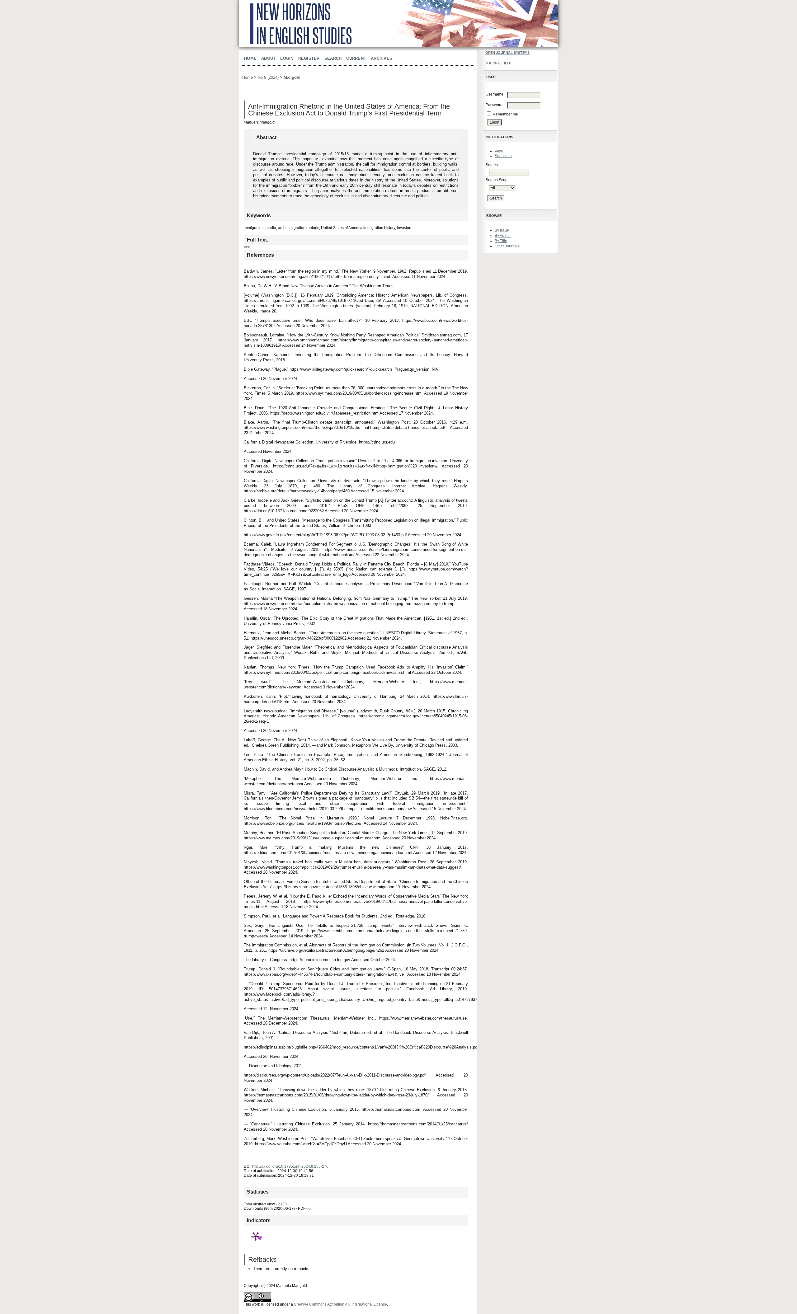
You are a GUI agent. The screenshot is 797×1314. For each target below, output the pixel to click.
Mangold (292, 77)
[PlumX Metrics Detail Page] (256, 1236)
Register (309, 58)
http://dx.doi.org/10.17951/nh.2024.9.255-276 (290, 1166)
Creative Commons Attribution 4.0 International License (340, 1304)
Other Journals (507, 246)
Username (494, 94)
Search (333, 58)
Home (250, 58)
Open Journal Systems (507, 52)
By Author (503, 235)
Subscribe (503, 156)
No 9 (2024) (268, 77)
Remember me (505, 114)
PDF (247, 247)
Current (356, 58)
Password (494, 105)
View (499, 151)
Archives (381, 58)
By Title (501, 241)
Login (286, 58)
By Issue (502, 230)
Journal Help (498, 63)
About (268, 58)
